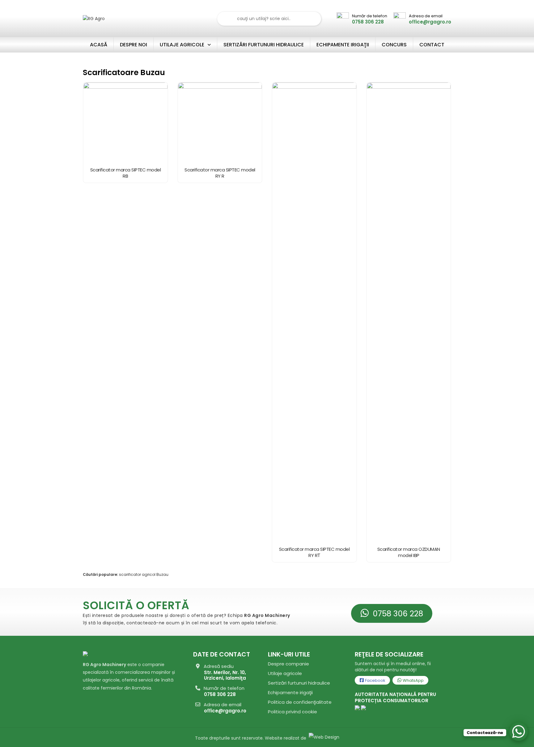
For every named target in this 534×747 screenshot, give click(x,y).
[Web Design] (323, 738)
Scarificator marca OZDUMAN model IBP (408, 552)
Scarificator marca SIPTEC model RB (125, 173)
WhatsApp (413, 680)
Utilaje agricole (285, 673)
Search (312, 19)
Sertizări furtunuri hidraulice (299, 683)
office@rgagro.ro (225, 710)
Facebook (374, 680)
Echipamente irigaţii (290, 692)
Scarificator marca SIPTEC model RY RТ (314, 552)
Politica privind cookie (292, 711)
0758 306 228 (397, 613)
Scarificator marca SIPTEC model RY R (219, 173)
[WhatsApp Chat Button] (518, 731)
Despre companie (288, 663)
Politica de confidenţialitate (300, 702)
